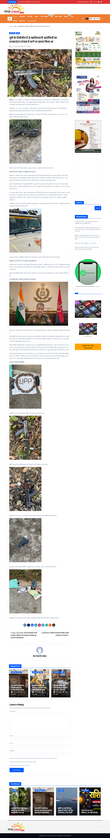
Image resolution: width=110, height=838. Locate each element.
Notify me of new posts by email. (20, 765)
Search (79, 203)
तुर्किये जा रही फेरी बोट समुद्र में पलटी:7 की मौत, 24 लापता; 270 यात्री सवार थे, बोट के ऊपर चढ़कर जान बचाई (87, 237)
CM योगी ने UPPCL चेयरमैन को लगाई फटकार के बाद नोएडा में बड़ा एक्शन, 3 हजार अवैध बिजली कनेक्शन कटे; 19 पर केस (88, 229)
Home (15, 16)
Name (12, 735)
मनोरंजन (15, 21)
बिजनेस (66, 15)
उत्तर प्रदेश (12, 33)
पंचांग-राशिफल (45, 15)
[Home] (10, 19)
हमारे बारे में (22, 21)
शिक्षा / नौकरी (58, 16)
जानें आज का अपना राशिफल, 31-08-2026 (85, 243)
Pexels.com (88, 316)
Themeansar (67, 835)
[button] (101, 18)
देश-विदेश (29, 16)
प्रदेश (36, 16)
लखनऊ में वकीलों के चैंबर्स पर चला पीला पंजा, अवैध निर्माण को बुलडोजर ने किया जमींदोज (39, 688)
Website (12, 751)
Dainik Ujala (17, 46)
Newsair (59, 835)
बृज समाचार (22, 16)
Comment (13, 711)
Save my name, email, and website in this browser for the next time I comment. (34, 758)
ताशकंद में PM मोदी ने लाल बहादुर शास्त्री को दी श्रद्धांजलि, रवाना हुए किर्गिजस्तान (86, 222)
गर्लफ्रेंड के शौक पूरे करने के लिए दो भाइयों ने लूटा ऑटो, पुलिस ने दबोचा (60, 688)
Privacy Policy (32, 21)
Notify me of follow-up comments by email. (23, 762)
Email (12, 743)
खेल (52, 16)
